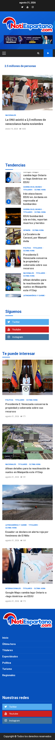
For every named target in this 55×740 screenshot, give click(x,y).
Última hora (40, 190)
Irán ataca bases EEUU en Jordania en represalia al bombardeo (13, 196)
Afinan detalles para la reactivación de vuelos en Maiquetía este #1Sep (13, 282)
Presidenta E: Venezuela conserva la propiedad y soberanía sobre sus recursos (13, 258)
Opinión (27, 230)
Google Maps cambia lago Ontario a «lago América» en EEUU (13, 174)
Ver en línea (48, 53)
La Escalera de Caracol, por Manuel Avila (13, 236)
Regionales (8, 675)
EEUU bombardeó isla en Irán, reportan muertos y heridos (13, 216)
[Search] (38, 53)
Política (27, 248)
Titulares (28, 190)
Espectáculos (10, 656)
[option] (27, 175)
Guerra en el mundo (32, 187)
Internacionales (13, 588)
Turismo (7, 669)
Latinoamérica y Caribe (34, 295)
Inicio (5, 637)
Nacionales (10, 115)
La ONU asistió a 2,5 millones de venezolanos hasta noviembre (27, 92)
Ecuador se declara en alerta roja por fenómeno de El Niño (27, 502)
